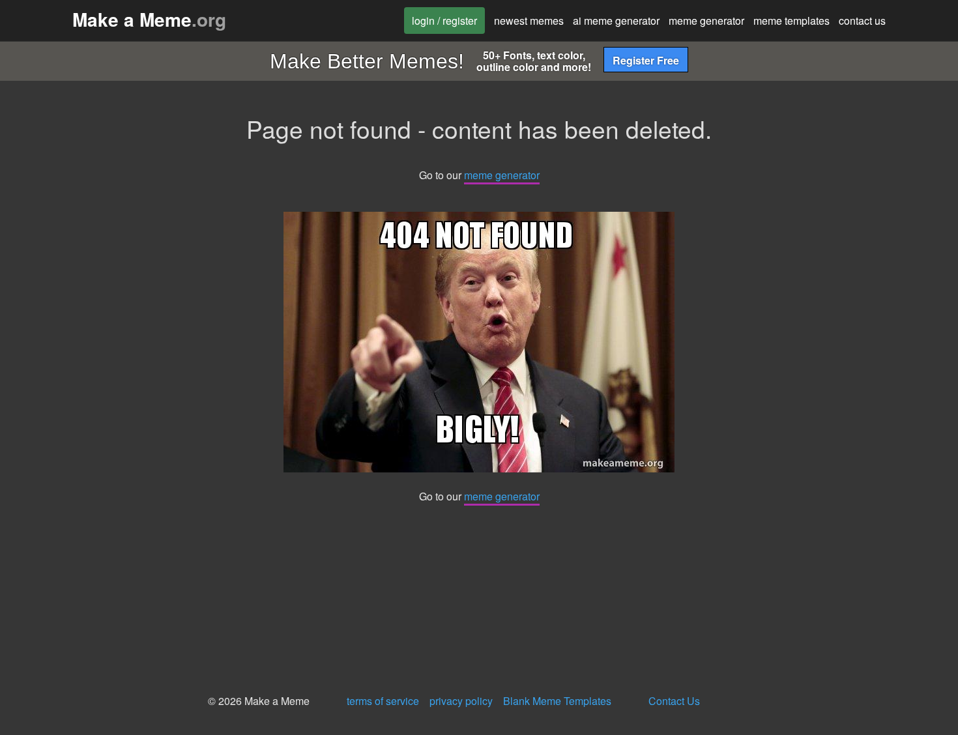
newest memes (529, 20)
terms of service (383, 700)
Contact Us (674, 700)
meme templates (791, 20)
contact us (862, 20)
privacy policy (461, 700)
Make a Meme (149, 19)
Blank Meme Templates (557, 700)
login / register (444, 20)
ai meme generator (616, 20)
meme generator (706, 20)
